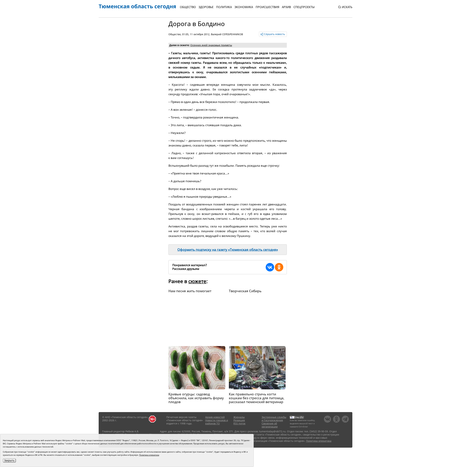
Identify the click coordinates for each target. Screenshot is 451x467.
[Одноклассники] (279, 267)
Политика (224, 7)
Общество (188, 7)
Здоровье (206, 7)
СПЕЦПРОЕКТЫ (304, 7)
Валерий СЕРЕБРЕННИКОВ (227, 34)
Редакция (239, 420)
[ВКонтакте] (270, 267)
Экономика (243, 7)
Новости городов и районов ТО (216, 422)
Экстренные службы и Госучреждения (274, 418)
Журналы (239, 417)
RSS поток (239, 423)
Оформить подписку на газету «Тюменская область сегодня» (227, 249)
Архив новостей (215, 417)
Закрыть (9, 460)
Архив (286, 7)
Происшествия (267, 7)
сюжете (197, 281)
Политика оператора (318, 441)
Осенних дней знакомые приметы (211, 45)
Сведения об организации (270, 425)
